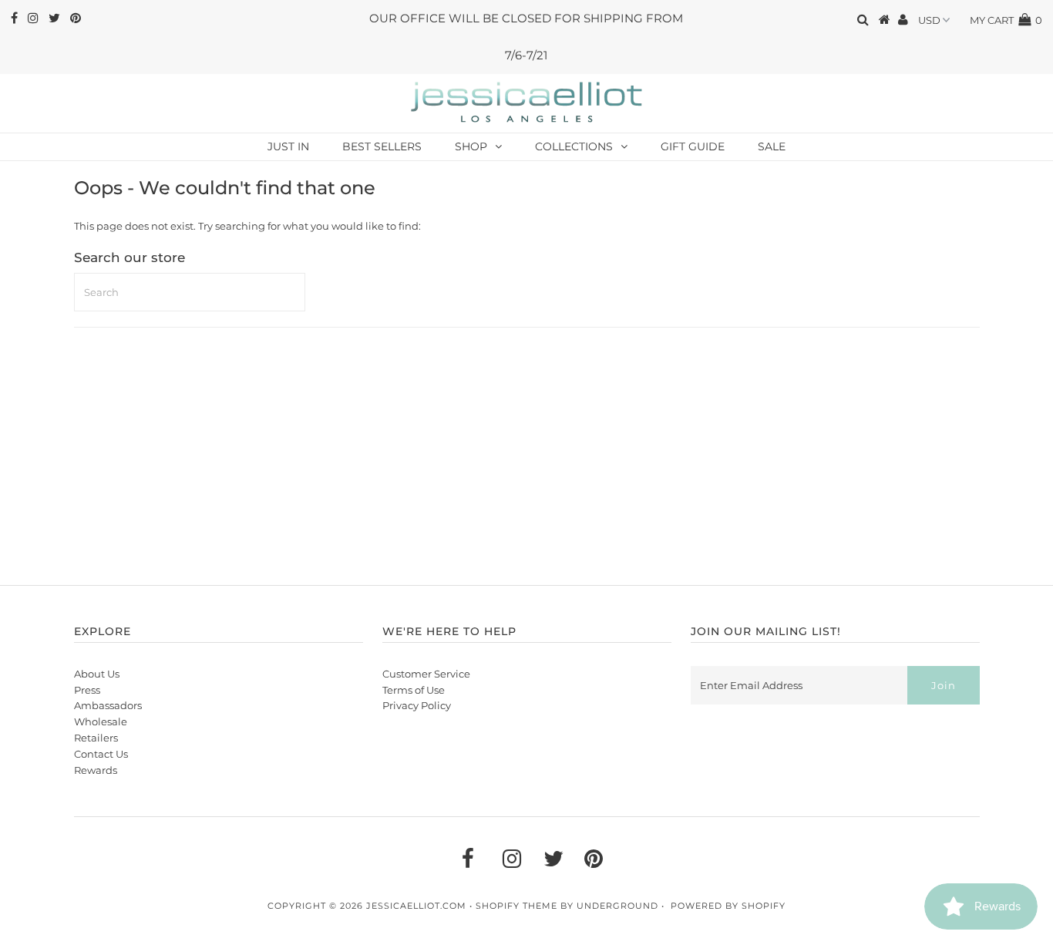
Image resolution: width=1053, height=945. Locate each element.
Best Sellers (382, 146)
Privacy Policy (416, 705)
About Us (96, 674)
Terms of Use (413, 690)
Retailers (96, 737)
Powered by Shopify (728, 905)
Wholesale (100, 721)
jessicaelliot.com (416, 905)
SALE (772, 146)
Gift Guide (693, 146)
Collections (574, 146)
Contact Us (101, 754)
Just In (288, 146)
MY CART (1006, 20)
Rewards (95, 770)
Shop (471, 146)
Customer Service (426, 674)
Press (87, 690)
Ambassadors (108, 705)
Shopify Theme (516, 905)
